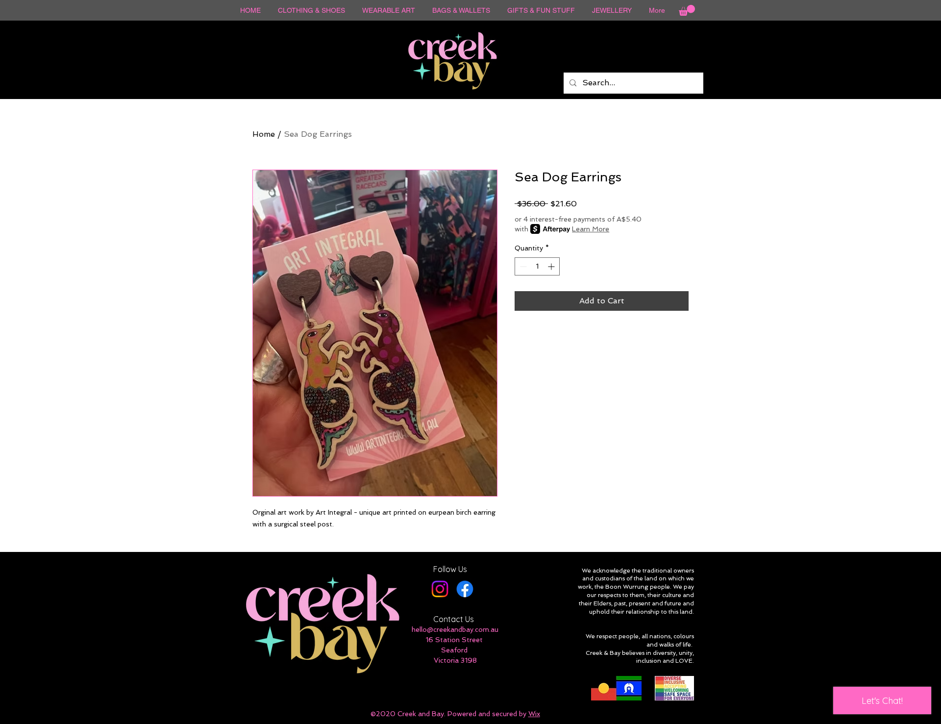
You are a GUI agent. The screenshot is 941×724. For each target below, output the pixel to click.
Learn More (590, 229)
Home (263, 134)
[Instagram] (440, 589)
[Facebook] (465, 589)
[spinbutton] (537, 266)
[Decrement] (522, 266)
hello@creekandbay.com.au (455, 629)
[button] (687, 10)
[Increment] (552, 266)
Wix (534, 714)
